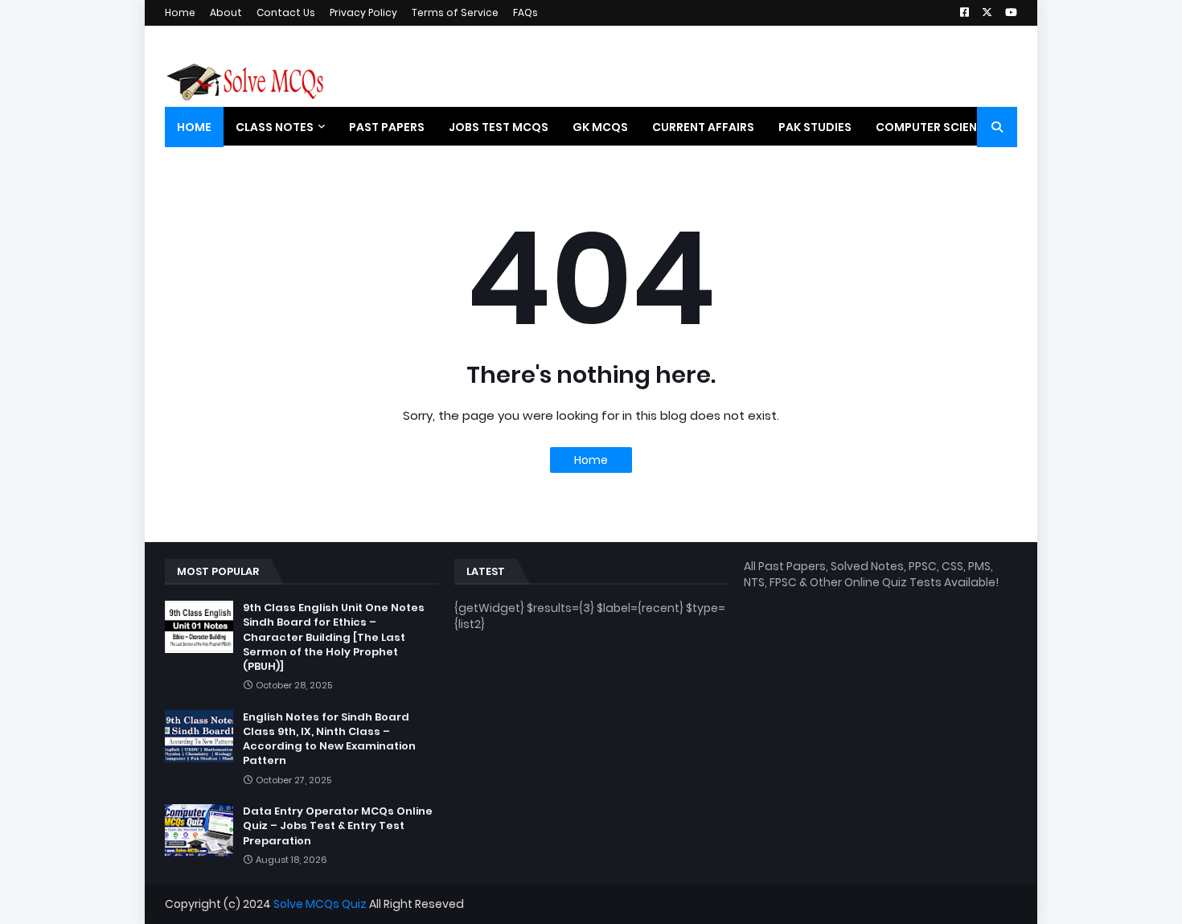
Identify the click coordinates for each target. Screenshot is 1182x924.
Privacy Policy (363, 12)
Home (180, 12)
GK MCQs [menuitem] (600, 127)
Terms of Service (455, 12)
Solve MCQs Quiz (320, 904)
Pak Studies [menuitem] (815, 127)
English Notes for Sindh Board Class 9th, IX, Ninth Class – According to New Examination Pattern (329, 739)
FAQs (525, 12)
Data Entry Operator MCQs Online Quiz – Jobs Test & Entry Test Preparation (338, 826)
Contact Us (286, 12)
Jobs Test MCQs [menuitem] (498, 127)
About (226, 12)
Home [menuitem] (194, 127)
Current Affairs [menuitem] (703, 127)
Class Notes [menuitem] (275, 127)
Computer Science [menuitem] (934, 127)
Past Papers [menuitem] (387, 127)
